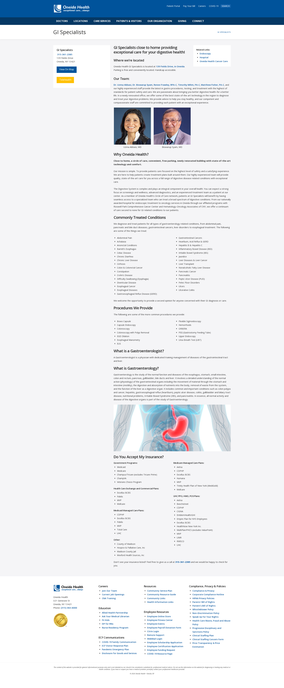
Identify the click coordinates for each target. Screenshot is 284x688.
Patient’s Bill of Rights (204, 605)
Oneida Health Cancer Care (214, 61)
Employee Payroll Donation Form (164, 627)
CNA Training (109, 598)
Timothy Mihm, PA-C (189, 84)
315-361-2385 (64, 54)
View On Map (66, 69)
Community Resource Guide (161, 594)
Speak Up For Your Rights (205, 616)
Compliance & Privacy (203, 590)
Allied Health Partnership (115, 612)
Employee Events (156, 623)
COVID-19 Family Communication (119, 642)
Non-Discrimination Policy (205, 613)
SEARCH (226, 6)
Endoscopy (205, 53)
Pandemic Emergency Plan (115, 649)
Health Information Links (160, 602)
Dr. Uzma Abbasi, (123, 84)
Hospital (204, 57)
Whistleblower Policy (203, 609)
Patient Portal (173, 6)
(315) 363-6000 (69, 607)
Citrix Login (153, 631)
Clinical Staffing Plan (203, 635)
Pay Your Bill (189, 6)
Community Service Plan (159, 590)
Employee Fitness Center (160, 620)
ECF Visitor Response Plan (115, 645)
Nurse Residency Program (115, 627)
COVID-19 (213, 6)
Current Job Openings (113, 594)
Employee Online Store (159, 616)
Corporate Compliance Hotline (208, 594)
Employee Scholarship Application (164, 642)
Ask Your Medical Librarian (115, 616)
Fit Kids (105, 620)
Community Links (156, 598)
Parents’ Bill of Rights (203, 602)
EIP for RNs (107, 623)
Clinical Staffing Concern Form (208, 639)
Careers (202, 6)
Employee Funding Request (161, 650)
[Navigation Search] (210, 21)
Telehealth (65, 79)
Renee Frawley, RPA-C (165, 84)
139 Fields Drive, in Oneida (170, 66)
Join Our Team (109, 590)
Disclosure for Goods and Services (119, 653)
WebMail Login (154, 638)
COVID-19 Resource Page (159, 653)
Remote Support (155, 635)
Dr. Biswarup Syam (143, 84)
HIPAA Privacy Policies (203, 598)
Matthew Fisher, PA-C (212, 84)
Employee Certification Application (165, 646)
